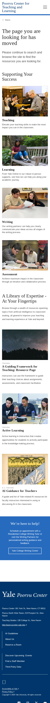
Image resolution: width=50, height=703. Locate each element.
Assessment (9, 274)
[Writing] (25, 203)
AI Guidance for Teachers (19, 491)
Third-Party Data (13, 667)
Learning (8, 169)
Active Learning (13, 430)
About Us (9, 639)
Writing (7, 222)
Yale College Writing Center (25, 551)
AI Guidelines (11, 633)
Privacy (8, 692)
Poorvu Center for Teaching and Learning (15, 7)
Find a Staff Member (15, 661)
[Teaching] (25, 101)
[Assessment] (25, 255)
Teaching (8, 120)
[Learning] (25, 150)
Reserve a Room (13, 645)
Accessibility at (10, 689)
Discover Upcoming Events (18, 655)
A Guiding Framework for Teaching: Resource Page (20, 368)
